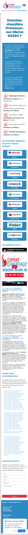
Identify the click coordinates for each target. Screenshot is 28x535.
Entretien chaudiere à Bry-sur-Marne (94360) (13, 395)
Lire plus (14, 531)
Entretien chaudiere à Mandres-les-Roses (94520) (14, 417)
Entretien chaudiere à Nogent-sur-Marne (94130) (13, 420)
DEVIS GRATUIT (22, 10)
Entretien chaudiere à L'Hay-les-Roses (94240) (13, 405)
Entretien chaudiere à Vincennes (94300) (12, 432)
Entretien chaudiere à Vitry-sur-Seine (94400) (13, 437)
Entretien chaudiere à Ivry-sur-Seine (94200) (12, 402)
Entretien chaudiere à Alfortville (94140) (11, 448)
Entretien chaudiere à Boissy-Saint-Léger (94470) (13, 393)
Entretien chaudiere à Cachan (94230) (11, 450)
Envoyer (14, 496)
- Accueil (5, 517)
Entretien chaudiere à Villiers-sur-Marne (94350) (13, 431)
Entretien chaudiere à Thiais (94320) (11, 447)
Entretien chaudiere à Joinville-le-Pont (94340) (13, 404)
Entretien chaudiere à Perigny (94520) (11, 424)
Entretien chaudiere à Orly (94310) (10, 422)
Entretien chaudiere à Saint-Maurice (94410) (12, 443)
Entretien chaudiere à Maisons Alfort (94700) (13, 416)
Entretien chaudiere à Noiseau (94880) (11, 421)
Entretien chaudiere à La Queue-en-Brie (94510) (13, 406)
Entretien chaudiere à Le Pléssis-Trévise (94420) (13, 414)
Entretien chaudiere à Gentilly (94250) (11, 401)
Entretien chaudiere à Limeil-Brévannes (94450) (13, 415)
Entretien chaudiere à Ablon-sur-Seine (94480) (13, 390)
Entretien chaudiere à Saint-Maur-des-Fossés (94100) (14, 442)
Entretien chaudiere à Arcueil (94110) (11, 391)
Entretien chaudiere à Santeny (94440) (11, 445)
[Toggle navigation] (24, 5)
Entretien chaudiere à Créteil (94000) (11, 397)
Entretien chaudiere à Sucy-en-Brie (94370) (12, 446)
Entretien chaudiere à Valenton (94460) (11, 439)
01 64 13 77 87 (11, 10)
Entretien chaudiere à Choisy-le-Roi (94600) (12, 396)
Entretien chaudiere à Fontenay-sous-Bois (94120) (14, 399)
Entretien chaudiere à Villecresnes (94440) (12, 425)
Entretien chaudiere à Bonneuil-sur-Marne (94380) (14, 394)
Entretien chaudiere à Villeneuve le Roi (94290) (13, 427)
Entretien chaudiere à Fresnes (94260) (11, 400)
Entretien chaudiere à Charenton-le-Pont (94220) (13, 452)
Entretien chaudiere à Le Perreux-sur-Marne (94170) (14, 409)
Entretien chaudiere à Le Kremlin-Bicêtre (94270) (13, 407)
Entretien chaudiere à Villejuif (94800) (11, 426)
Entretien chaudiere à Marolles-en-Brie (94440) (13, 419)
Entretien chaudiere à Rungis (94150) (11, 440)
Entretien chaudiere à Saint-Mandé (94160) (12, 441)
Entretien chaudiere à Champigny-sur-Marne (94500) (14, 451)
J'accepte (21, 531)
